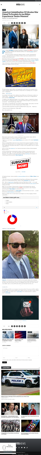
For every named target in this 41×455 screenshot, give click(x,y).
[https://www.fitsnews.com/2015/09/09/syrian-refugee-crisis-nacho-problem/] (20, 334)
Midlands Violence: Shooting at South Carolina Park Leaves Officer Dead (15, 396)
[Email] (25, 447)
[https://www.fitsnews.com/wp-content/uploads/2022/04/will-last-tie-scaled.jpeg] (20, 254)
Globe (4, 9)
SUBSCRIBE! (23, 171)
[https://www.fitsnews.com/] (20, 443)
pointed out (13, 148)
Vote (4, 207)
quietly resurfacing (10, 191)
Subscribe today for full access (8, 450)
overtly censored (33, 183)
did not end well (9, 93)
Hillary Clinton (33, 176)
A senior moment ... (9, 202)
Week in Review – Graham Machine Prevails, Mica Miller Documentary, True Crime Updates (10, 417)
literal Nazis (27, 153)
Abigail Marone (19, 140)
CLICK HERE (19, 291)
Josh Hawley (36, 140)
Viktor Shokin (12, 189)
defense (31, 51)
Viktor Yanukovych (19, 155)
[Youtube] (22, 447)
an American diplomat (22, 176)
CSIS (33, 61)
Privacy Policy (26, 454)
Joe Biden (11, 50)
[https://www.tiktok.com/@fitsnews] (27, 447)
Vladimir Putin (12, 97)
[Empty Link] (38, 367)
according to (33, 60)
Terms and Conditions (21, 454)
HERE (7, 291)
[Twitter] (17, 447)
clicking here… (25, 320)
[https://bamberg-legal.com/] (21, 86)
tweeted (14, 139)
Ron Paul (26, 180)
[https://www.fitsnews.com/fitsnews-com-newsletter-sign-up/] (20, 308)
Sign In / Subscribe (38, 0)
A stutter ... (8, 200)
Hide (36, 207)
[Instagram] (20, 447)
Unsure (7, 203)
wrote (29, 180)
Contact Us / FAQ (14, 454)
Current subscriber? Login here (8, 451)
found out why (11, 182)
